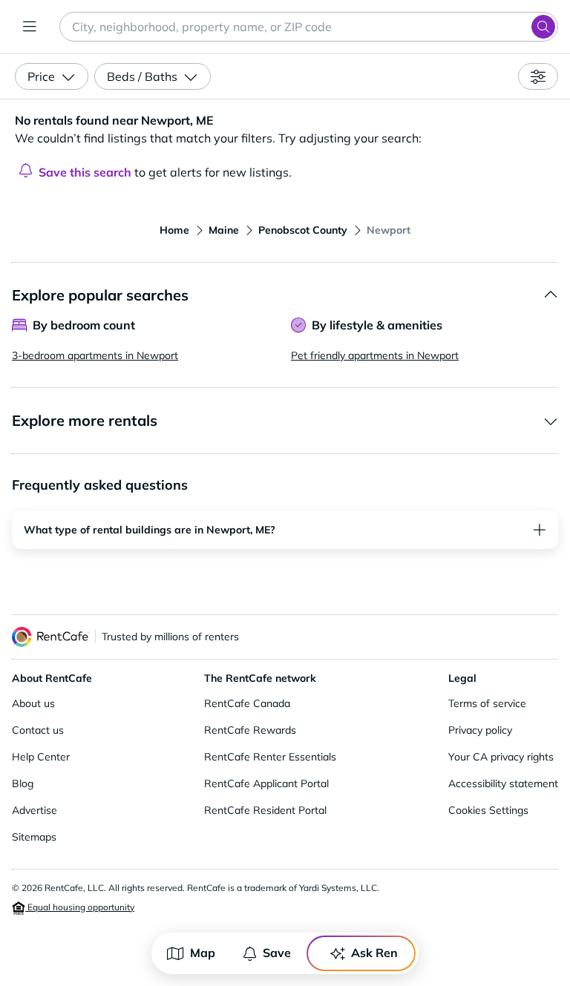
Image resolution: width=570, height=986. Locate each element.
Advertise (34, 810)
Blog (22, 783)
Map (202, 952)
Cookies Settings (488, 810)
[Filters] (538, 76)
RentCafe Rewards (250, 730)
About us (33, 703)
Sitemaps (34, 837)
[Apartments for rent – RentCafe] (50, 637)
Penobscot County (302, 230)
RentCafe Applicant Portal (266, 783)
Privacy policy (480, 730)
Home (174, 230)
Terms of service (487, 703)
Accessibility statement (503, 783)
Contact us (38, 730)
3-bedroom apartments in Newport (95, 355)
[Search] (543, 27)
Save (277, 952)
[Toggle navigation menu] (30, 27)
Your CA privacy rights (501, 756)
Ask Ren (374, 952)
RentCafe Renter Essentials (270, 756)
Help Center (41, 756)
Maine (224, 230)
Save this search (85, 172)
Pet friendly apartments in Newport (375, 355)
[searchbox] (308, 27)
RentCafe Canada (247, 703)
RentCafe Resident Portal (265, 810)
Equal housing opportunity (79, 907)
